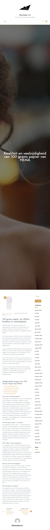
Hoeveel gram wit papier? (10, 393)
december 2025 (38, 335)
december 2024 (38, 373)
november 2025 (38, 338)
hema (11, 314)
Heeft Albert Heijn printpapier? (11, 390)
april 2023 (37, 436)
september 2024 (38, 383)
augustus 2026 (38, 310)
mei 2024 (37, 395)
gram (8, 314)
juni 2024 (37, 392)
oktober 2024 (38, 379)
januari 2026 (37, 332)
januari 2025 (37, 370)
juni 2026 (37, 316)
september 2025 (38, 345)
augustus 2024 (38, 386)
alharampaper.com (25, 15)
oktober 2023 (38, 417)
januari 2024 (37, 408)
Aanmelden (37, 452)
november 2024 (38, 376)
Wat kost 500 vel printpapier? (11, 391)
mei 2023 (37, 433)
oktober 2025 (38, 342)
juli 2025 (37, 351)
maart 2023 (37, 439)
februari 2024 (38, 405)
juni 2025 (37, 354)
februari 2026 (38, 329)
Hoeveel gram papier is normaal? (11, 388)
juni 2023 (37, 430)
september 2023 (38, 421)
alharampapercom (8, 313)
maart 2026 (37, 326)
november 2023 (38, 414)
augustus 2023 (38, 424)
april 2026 (37, 323)
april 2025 (37, 360)
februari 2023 (38, 443)
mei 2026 (37, 319)
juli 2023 (37, 427)
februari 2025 (38, 367)
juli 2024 (37, 389)
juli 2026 (37, 313)
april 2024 (37, 398)
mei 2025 (37, 357)
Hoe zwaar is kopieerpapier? (10, 386)
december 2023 (38, 411)
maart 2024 (37, 402)
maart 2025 (37, 364)
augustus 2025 (38, 348)
